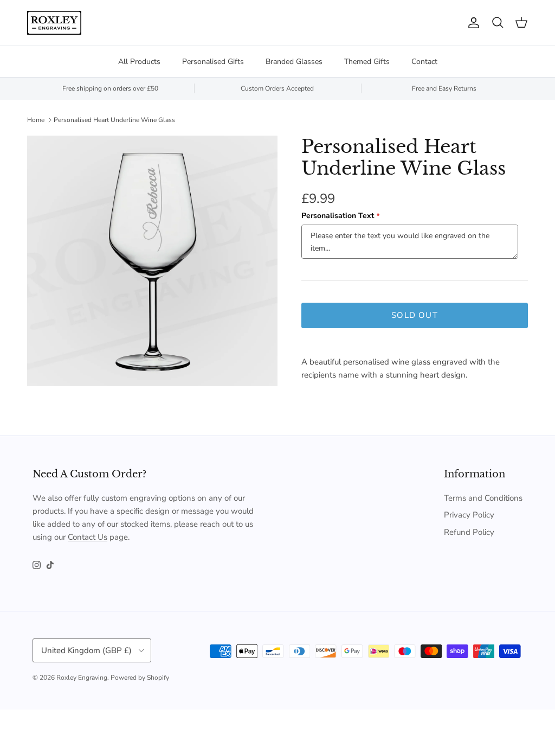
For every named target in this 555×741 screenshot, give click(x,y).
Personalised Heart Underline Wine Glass (114, 120)
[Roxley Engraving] (54, 23)
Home (35, 120)
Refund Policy (469, 532)
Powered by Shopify (140, 677)
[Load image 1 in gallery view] (152, 261)
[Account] (471, 22)
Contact (424, 61)
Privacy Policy (469, 514)
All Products (139, 61)
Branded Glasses (294, 61)
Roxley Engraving (81, 677)
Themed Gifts (367, 61)
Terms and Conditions (483, 498)
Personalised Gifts (213, 61)
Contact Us (87, 537)
